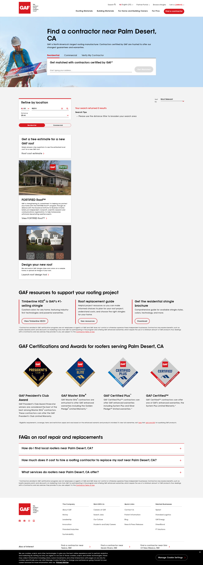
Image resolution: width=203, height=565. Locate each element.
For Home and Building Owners (133, 11)
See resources (88, 321)
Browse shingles (159, 5)
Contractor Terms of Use (85, 332)
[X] (24, 521)
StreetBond (160, 524)
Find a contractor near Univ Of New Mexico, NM (154, 547)
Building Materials (105, 11)
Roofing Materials (84, 11)
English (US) (126, 5)
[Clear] (62, 107)
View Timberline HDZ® (34, 321)
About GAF (66, 510)
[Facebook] (20, 521)
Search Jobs (99, 515)
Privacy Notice (62, 562)
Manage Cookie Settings (170, 558)
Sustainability (68, 534)
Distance (24, 113)
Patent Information (133, 515)
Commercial (58, 125)
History (65, 515)
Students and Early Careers (105, 524)
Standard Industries (70, 529)
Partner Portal (142, 5)
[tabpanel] (101, 66)
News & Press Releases (134, 524)
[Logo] (29, 13)
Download (142, 321)
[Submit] (67, 107)
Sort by (156, 101)
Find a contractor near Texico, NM (72, 547)
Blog (126, 520)
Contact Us (129, 510)
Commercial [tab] (70, 56)
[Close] (200, 552)
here (140, 423)
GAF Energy (160, 520)
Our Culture (98, 520)
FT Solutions (160, 529)
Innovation (67, 524)
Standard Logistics (163, 515)
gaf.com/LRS (150, 423)
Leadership (67, 520)
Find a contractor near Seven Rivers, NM (112, 547)
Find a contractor (174, 11)
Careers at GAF (100, 510)
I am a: (175, 5)
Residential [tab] (53, 56)
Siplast (158, 510)
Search (111, 5)
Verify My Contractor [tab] (93, 56)
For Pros (156, 11)
